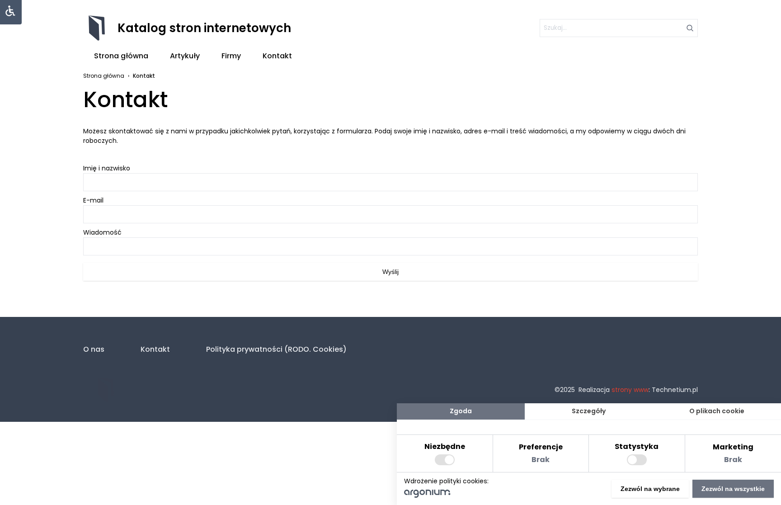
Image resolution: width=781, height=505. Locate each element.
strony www (630, 389)
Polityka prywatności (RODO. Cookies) (276, 349)
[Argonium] (427, 495)
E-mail (93, 200)
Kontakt (277, 56)
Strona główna (121, 56)
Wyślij (390, 271)
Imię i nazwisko (106, 168)
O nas (93, 349)
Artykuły (185, 56)
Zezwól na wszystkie (733, 488)
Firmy (231, 56)
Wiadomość (102, 232)
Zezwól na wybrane (650, 488)
